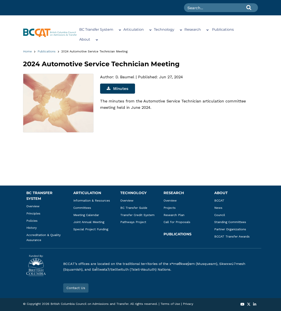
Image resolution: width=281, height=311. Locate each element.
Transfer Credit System (137, 215)
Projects (170, 207)
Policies (32, 220)
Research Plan (174, 215)
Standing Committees (230, 222)
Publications (223, 29)
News (218, 207)
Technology (164, 29)
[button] (242, 304)
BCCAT (219, 200)
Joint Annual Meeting (88, 222)
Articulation (133, 29)
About (84, 39)
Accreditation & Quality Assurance (43, 237)
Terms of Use (170, 304)
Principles (33, 213)
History (31, 227)
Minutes (120, 88)
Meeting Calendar (86, 215)
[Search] (249, 7)
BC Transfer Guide (133, 207)
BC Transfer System (96, 29)
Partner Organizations (230, 229)
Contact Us (76, 288)
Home (27, 51)
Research (192, 29)
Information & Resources (91, 200)
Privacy (188, 304)
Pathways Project (133, 222)
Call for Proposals (177, 222)
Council (219, 215)
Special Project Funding (90, 229)
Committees (82, 207)
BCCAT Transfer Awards (232, 236)
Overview (33, 206)
